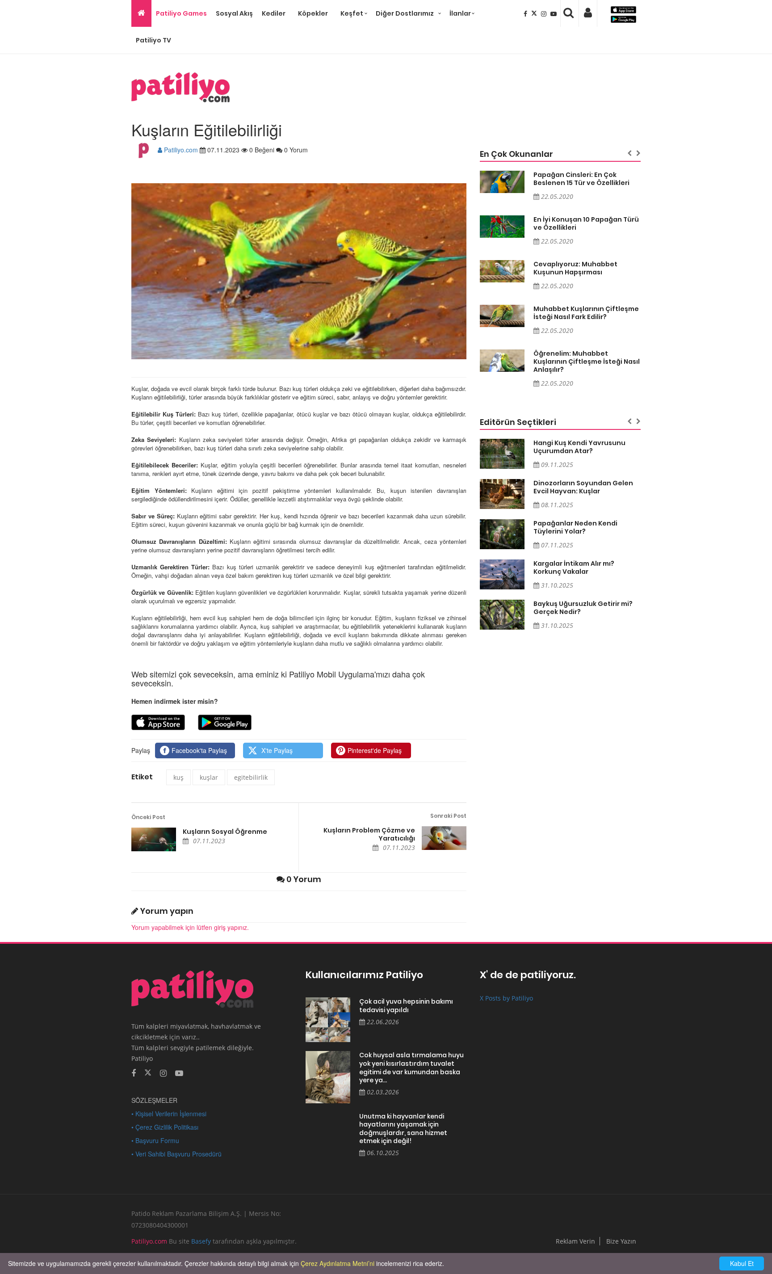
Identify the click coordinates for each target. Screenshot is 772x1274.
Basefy (201, 1241)
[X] (535, 13)
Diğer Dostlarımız (405, 13)
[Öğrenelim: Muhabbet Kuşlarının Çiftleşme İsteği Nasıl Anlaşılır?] (502, 360)
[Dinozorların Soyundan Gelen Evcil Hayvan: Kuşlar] (502, 494)
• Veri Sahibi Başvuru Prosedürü (176, 1153)
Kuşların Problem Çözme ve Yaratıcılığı (369, 834)
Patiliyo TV (153, 40)
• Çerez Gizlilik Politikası (164, 1127)
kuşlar (209, 777)
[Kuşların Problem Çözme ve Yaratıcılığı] (444, 838)
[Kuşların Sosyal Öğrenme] (153, 839)
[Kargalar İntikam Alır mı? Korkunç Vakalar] (502, 574)
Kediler (273, 13)
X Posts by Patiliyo (506, 998)
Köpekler (313, 13)
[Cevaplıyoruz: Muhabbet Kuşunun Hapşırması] (502, 271)
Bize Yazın (621, 1241)
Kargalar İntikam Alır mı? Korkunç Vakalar (573, 567)
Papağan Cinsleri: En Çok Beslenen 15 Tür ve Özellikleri (581, 179)
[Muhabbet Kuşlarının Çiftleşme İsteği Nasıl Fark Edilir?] (502, 316)
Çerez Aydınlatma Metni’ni (337, 1263)
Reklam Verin (575, 1241)
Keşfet (351, 13)
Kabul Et (742, 1263)
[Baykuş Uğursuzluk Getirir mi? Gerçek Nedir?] (502, 615)
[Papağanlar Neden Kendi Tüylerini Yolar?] (502, 534)
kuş (178, 777)
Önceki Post (148, 817)
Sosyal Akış (234, 13)
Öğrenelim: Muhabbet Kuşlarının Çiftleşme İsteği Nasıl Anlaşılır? (586, 361)
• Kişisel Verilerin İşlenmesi (168, 1113)
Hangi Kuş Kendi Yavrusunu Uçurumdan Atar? (579, 447)
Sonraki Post (448, 816)
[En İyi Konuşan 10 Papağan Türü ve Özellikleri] (502, 226)
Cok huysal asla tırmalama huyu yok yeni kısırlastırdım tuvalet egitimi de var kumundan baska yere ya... (411, 1067)
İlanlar (460, 13)
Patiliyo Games (181, 13)
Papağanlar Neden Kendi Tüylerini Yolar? (575, 527)
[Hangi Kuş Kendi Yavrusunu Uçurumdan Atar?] (502, 454)
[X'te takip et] (147, 1072)
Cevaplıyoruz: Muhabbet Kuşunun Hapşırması (575, 268)
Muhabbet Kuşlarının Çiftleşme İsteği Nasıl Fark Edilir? (586, 313)
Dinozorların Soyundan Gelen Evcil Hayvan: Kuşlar (583, 487)
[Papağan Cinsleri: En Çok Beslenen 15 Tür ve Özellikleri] (502, 182)
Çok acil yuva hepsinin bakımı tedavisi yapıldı (406, 1005)
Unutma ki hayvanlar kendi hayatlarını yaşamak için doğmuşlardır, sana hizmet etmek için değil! (403, 1128)
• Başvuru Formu (155, 1140)
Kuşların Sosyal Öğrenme (225, 831)
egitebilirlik (251, 777)
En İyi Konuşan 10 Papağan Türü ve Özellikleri (586, 223)
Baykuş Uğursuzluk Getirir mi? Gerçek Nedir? (583, 608)
